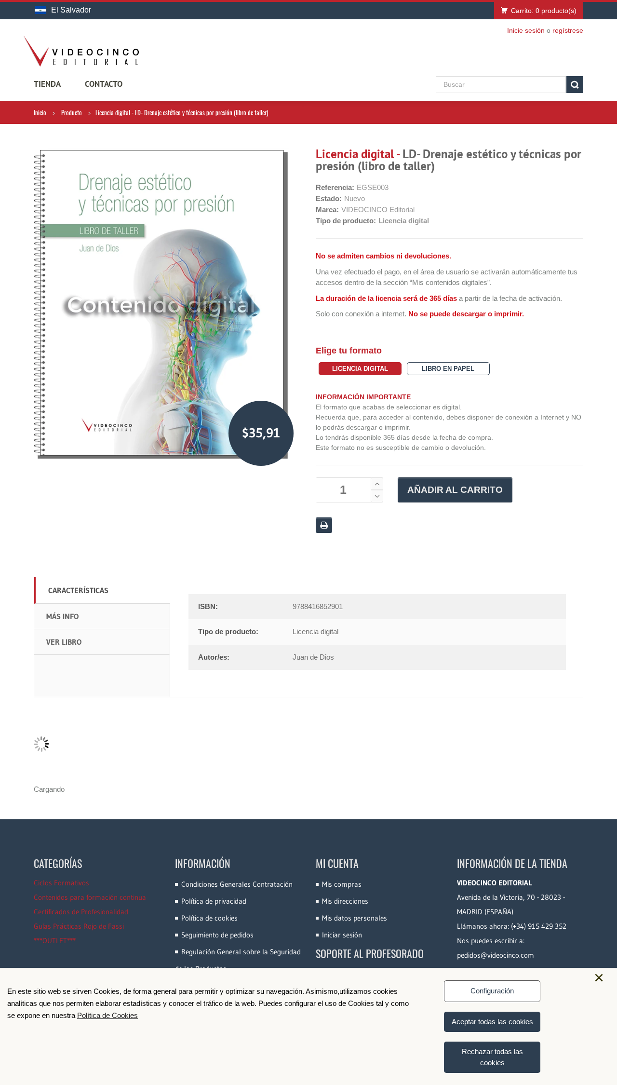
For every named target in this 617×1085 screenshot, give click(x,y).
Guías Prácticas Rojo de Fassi (79, 926)
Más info (62, 616)
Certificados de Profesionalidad (81, 911)
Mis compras (342, 884)
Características (78, 590)
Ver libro (63, 642)
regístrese (567, 30)
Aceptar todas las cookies (492, 1021)
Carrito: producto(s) (544, 10)
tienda (47, 84)
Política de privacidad (213, 901)
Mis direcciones (345, 901)
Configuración (492, 991)
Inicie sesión (526, 30)
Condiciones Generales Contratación (237, 884)
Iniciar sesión (342, 934)
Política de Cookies (107, 1015)
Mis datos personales (354, 917)
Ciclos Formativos (61, 882)
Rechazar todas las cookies (492, 1057)
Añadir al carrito (455, 490)
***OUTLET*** (55, 940)
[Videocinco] (81, 51)
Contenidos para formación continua (90, 897)
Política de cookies (209, 917)
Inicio (40, 112)
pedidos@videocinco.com (495, 955)
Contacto (103, 84)
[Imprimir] (324, 525)
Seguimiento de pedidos (217, 934)
